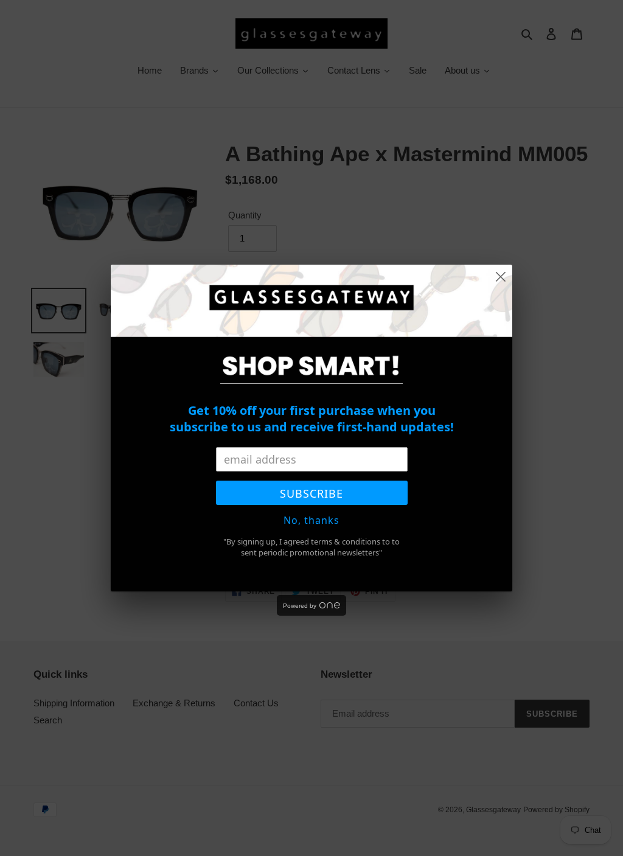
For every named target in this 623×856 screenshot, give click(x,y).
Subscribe (311, 493)
